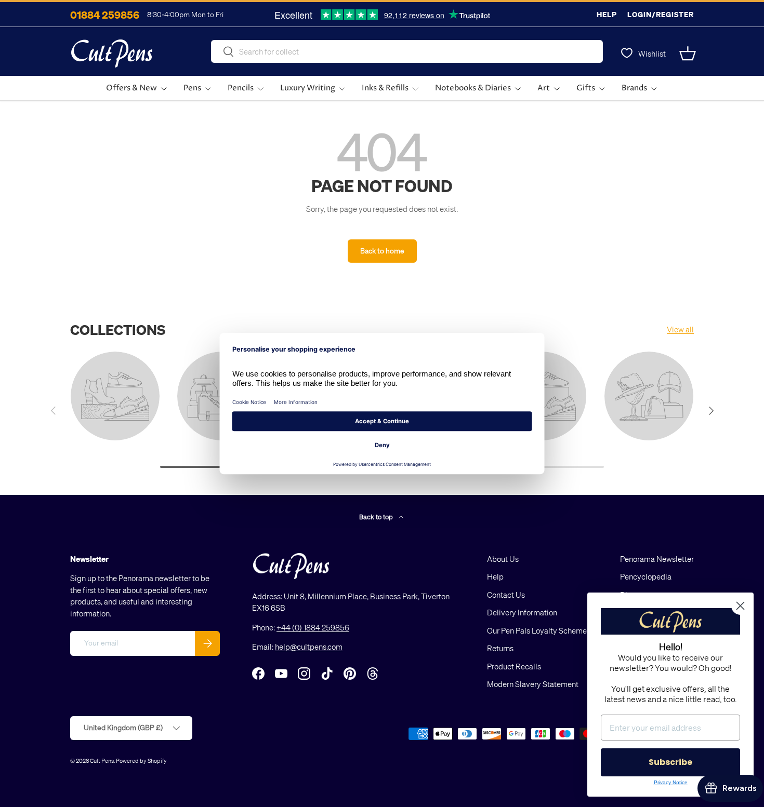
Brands (634, 88)
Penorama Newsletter (657, 559)
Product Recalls (514, 666)
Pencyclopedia (645, 576)
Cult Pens (102, 760)
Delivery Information (522, 612)
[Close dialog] (740, 606)
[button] (687, 53)
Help (607, 14)
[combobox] (407, 51)
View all (680, 329)
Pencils (241, 88)
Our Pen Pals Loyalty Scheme (537, 630)
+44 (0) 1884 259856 (312, 627)
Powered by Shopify (141, 760)
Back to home (382, 250)
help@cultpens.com (309, 646)
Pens (192, 88)
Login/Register (660, 14)
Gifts (585, 88)
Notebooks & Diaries (473, 88)
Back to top (376, 516)
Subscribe (670, 762)
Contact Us (506, 594)
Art (543, 88)
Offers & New (131, 88)
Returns (500, 648)
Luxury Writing (307, 88)
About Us (503, 559)
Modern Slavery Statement (532, 684)
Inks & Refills (385, 88)
